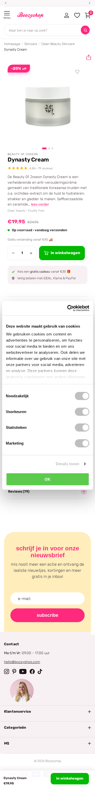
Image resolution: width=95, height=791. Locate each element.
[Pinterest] (14, 671)
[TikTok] (40, 671)
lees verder (40, 204)
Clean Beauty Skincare (58, 44)
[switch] (82, 411)
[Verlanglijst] (77, 72)
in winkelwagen (69, 778)
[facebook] (32, 671)
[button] (86, 57)
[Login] (66, 15)
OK (47, 479)
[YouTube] (23, 671)
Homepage (12, 44)
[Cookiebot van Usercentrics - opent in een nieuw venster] (67, 308)
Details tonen (67, 464)
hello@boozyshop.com (22, 662)
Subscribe (47, 615)
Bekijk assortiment (7, 13)
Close (47, 712)
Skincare (30, 44)
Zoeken (85, 30)
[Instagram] (6, 671)
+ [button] (31, 253)
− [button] (13, 253)
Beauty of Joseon (23, 154)
